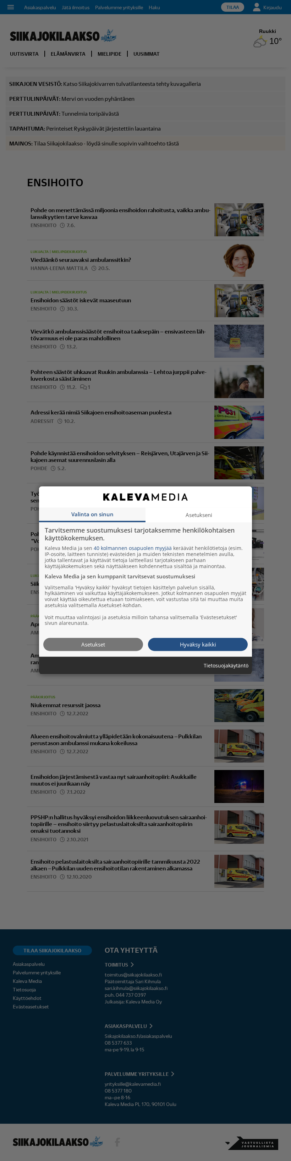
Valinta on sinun (92, 514)
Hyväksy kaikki (198, 644)
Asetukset (93, 644)
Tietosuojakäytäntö (226, 666)
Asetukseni (199, 514)
